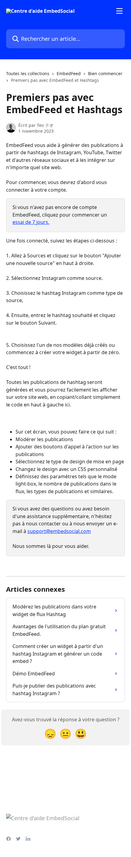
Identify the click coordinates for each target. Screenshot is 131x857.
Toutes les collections (27, 73)
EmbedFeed (69, 73)
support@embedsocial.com (59, 531)
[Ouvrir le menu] (119, 11)
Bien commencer (105, 73)
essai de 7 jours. (30, 222)
